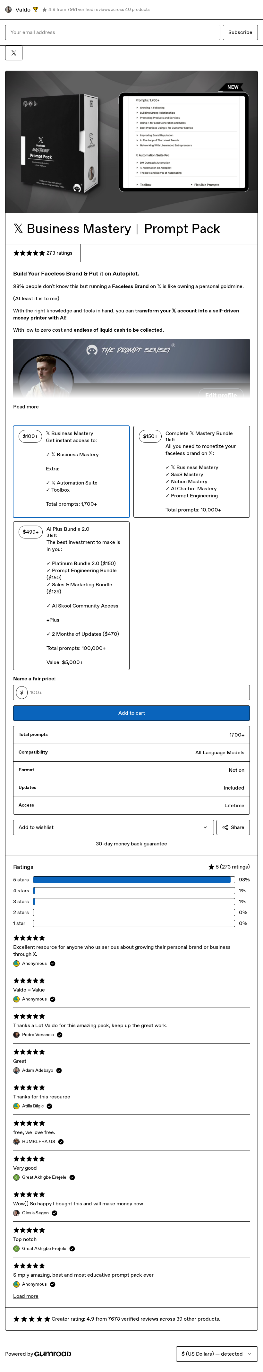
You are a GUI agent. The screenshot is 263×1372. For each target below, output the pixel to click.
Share (237, 827)
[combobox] (113, 827)
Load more (25, 1296)
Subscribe (240, 32)
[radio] (71, 472)
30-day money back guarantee (131, 844)
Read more (26, 407)
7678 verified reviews (133, 1319)
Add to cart (131, 713)
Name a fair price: (34, 679)
